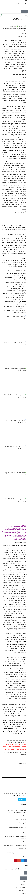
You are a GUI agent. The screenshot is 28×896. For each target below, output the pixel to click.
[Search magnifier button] (1, 15)
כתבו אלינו (23, 894)
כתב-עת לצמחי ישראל (22, 3)
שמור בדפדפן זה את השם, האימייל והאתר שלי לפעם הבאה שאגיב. (14, 794)
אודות (24, 881)
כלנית (26, 866)
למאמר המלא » (22, 816)
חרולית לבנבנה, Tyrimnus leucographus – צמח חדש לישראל (15, 828)
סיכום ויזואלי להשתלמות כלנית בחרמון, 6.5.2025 (15, 837)
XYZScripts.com (20, 869)
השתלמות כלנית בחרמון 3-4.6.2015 (16, 853)
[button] (24, 24)
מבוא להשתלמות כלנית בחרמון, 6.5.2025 (15, 846)
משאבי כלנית (22, 890)
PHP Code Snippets (8, 869)
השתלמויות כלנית (21, 887)
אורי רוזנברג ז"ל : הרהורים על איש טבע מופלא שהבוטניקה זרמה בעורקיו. (16, 811)
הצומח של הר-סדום (21, 820)
